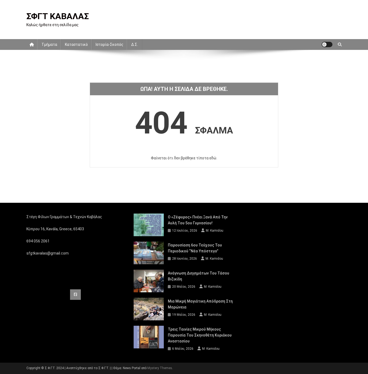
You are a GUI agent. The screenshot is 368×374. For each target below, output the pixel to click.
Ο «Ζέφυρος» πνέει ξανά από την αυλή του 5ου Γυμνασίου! (198, 220)
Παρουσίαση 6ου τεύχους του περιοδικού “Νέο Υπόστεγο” (195, 248)
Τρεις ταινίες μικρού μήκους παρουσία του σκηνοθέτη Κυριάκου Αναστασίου (200, 335)
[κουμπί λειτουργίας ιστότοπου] (327, 44)
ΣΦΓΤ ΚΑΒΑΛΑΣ (57, 16)
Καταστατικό (76, 44)
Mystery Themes (159, 368)
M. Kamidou (214, 230)
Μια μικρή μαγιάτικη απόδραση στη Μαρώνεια (200, 304)
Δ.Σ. (134, 44)
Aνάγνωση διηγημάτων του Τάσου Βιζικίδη (198, 276)
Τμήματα (49, 44)
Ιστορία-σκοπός (109, 44)
